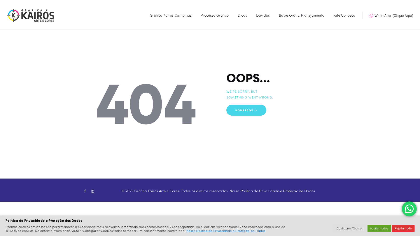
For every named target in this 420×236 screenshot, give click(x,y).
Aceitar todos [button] (379, 228)
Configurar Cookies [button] (350, 228)
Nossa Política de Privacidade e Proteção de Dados (272, 191)
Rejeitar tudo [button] (403, 228)
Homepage (244, 110)
